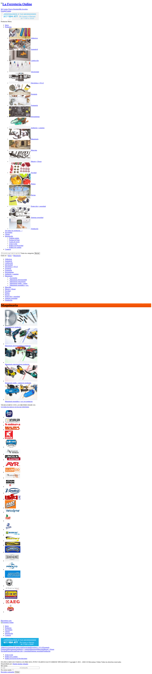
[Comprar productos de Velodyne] (12, 512)
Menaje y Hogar (49, 649)
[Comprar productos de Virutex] (12, 493)
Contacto (8, 249)
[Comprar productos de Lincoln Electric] (12, 460)
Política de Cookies (11, 656)
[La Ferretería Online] (16, 4)
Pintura (8, 651)
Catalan (8, 11)
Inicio (7, 25)
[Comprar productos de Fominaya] (12, 425)
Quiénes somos (14, 238)
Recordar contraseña (7, 672)
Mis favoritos (23, 9)
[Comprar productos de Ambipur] (9, 417)
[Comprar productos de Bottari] (12, 541)
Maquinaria (17, 255)
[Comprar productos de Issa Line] (12, 499)
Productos (8, 27)
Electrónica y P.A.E (36, 647)
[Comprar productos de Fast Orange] (10, 508)
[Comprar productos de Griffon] (9, 438)
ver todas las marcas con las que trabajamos (15, 407)
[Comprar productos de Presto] (11, 569)
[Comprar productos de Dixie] (11, 598)
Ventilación (46, 651)
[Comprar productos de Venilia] (12, 454)
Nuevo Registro (13, 9)
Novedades (8, 232)
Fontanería (4, 649)
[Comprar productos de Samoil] (9, 586)
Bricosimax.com (6, 620)
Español (3, 11)
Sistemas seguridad (37, 651)
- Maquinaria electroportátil (18, 280)
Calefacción (19, 647)
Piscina (13, 651)
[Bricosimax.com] (7, 622)
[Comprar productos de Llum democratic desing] (12, 472)
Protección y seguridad (23, 651)
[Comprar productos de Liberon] (12, 561)
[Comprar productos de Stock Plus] (9, 529)
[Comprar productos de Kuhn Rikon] (10, 486)
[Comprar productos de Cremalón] (12, 577)
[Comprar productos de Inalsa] (12, 422)
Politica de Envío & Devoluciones (16, 658)
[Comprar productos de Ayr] (12, 466)
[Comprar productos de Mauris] (12, 429)
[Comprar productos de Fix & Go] (12, 545)
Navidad (3, 651)
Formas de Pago (14, 240)
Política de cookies (15, 247)
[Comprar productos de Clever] (12, 589)
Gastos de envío (14, 242)
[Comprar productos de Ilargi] (11, 447)
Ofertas (7, 234)
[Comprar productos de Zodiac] (12, 535)
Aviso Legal (13, 244)
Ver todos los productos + (13, 230)
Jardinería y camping (23, 649)
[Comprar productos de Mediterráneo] (12, 478)
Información (9, 236)
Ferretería (46, 647)
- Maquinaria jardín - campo (18, 283)
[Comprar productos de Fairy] (8, 521)
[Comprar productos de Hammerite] (12, 552)
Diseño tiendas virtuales (20, 664)
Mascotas (40, 649)
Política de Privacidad (16, 245)
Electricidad (26, 647)
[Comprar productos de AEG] (12, 603)
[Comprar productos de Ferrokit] (10, 612)
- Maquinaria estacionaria (17, 281)
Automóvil (11, 647)
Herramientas (12, 649)
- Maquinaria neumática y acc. (19, 285)
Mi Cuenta (4, 9)
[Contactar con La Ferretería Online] (20, 20)
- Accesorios (13, 278)
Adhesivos (4, 647)
